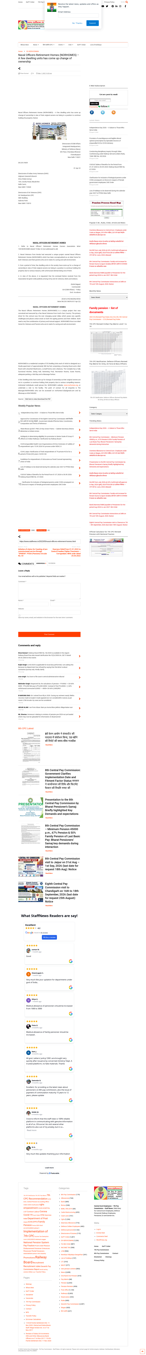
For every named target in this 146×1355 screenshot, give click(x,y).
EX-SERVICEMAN (67, 1240)
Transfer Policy (41, 1272)
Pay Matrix (65, 1279)
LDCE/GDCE (31, 1239)
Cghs (63, 1219)
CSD (70, 45)
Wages (63, 1307)
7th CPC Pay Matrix (40, 1195)
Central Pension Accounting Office (38, 1202)
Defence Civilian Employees (70, 1226)
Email (52, 600)
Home (96, 1246)
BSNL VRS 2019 (66, 1209)
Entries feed (100, 1233)
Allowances (65, 1198)
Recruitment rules (31, 1266)
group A (36, 1228)
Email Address (64, 12)
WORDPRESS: (41, 563)
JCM (62, 1251)
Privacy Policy (31, 1305)
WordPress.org (101, 1240)
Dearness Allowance (68, 1223)
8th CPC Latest (26, 728)
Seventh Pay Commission (70, 1304)
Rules (63, 1300)
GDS (37, 1225)
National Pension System (36, 1242)
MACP (63, 1265)
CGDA (25, 1205)
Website (21, 609)
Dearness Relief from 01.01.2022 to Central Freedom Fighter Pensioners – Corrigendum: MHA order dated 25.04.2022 (66, 552)
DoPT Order (81, 45)
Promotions (29, 1257)
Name (20, 600)
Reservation (65, 1297)
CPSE (42, 1215)
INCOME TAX (65, 1247)
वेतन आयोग (64, 1311)
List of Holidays (96, 45)
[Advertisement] (49, 96)
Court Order (36, 1215)
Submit (92, 23)
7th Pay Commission (33, 1302)
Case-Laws (65, 1216)
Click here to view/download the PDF (38, 399)
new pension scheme (68, 1269)
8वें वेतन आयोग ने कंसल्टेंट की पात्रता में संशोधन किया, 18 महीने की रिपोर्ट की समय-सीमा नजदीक (61, 737)
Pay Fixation (29, 1245)
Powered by (93, 107)
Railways (64, 1293)
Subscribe (94, 104)
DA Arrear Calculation (33, 1319)
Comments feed (102, 1236)
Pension (64, 1283)
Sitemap (29, 1284)
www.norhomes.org (71, 385)
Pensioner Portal (29, 1251)
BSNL (25, 1202)
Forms (34, 1225)
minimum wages (40, 1239)
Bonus (63, 1205)
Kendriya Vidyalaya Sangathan (72, 1254)
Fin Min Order (65, 1244)
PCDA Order (39, 1246)
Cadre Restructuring (68, 1212)
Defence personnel (67, 1230)
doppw (25, 1222)
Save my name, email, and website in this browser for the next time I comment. (45, 617)
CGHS (60, 45)
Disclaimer (29, 1295)
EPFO (35, 1222)
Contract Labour (33, 1212)
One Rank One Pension (69, 1276)
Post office (65, 1290)
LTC (62, 1262)
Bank (63, 1202)
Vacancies (29, 1298)
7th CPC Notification (29, 1195)
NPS (27, 1312)
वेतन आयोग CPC (48, 45)
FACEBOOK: (52, 563)
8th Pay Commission (68, 1195)
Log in (98, 1229)
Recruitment (38, 1262)
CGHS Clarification (33, 1205)
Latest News (94, 120)
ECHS (30, 1222)
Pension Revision (67, 1286)
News (35, 45)
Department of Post (38, 1218)
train (34, 1272)
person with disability (39, 1253)
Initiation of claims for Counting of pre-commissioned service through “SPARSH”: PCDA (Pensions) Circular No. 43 (33, 552)
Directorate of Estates (68, 1233)
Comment (22, 581)
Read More (49, 745)
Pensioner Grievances (42, 1248)
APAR (49, 1199)
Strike (30, 1272)
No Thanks (77, 23)
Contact (28, 1309)
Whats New (25, 45)
